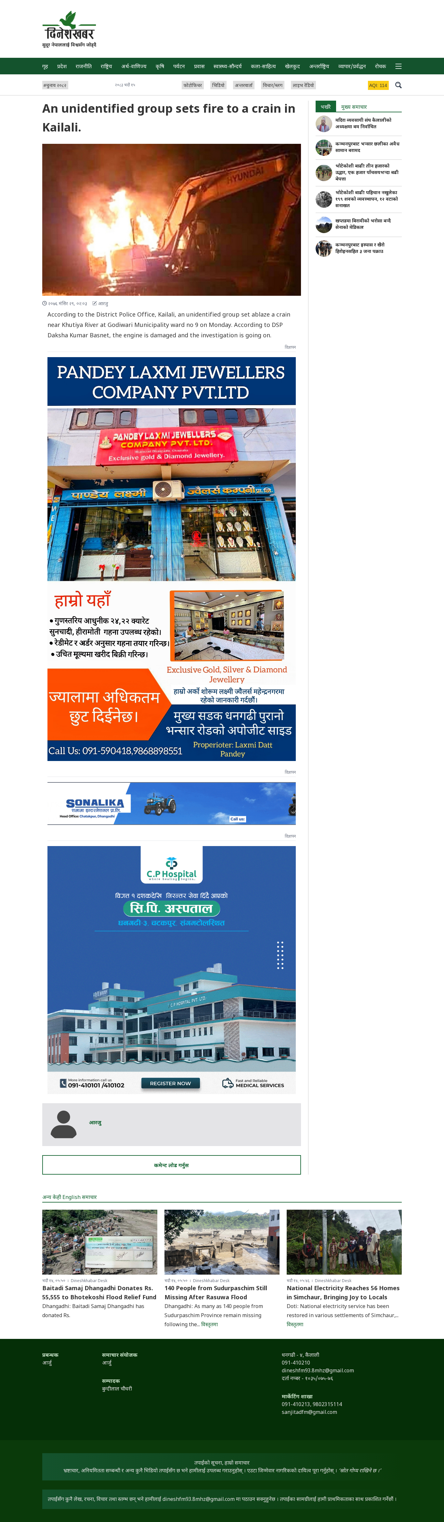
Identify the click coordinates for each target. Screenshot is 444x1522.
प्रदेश (62, 67)
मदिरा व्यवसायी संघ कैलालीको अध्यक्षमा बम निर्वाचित (363, 124)
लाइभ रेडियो (303, 86)
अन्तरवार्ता (244, 86)
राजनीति (84, 67)
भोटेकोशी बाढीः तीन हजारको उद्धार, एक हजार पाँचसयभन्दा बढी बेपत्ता (366, 172)
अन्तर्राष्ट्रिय (319, 67)
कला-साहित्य (263, 67)
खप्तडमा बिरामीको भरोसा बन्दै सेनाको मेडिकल (363, 224)
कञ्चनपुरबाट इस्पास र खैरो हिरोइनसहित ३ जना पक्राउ (360, 248)
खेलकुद (292, 67)
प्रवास (199, 67)
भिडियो (218, 86)
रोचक (380, 67)
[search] (398, 84)
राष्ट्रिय (106, 67)
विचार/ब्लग (272, 86)
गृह (45, 67)
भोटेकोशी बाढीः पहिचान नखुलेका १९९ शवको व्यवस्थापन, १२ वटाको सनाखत (366, 199)
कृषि (160, 67)
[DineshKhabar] (69, 24)
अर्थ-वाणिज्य (134, 67)
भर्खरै (326, 107)
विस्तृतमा (209, 1325)
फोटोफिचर (193, 86)
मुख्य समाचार (354, 107)
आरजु (95, 1123)
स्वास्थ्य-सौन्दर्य (228, 67)
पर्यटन (179, 67)
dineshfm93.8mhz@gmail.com (199, 1499)
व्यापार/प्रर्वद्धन (352, 67)
